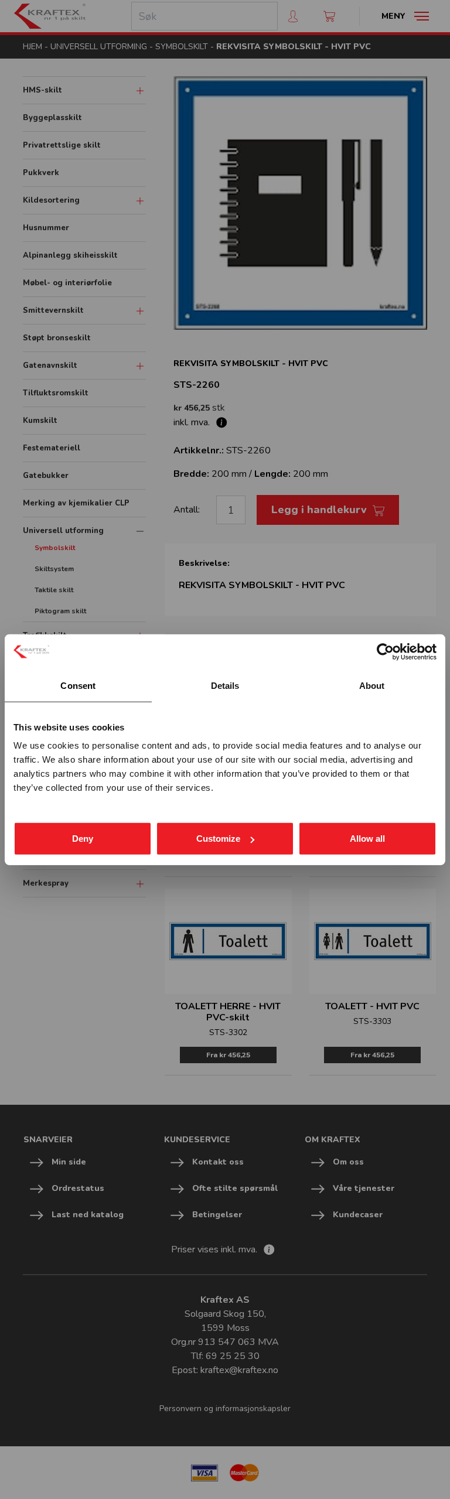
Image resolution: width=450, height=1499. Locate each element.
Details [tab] (225, 685)
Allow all (367, 839)
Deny (82, 839)
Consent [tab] (78, 685)
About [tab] (372, 685)
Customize (218, 839)
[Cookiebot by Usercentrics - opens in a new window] (385, 651)
